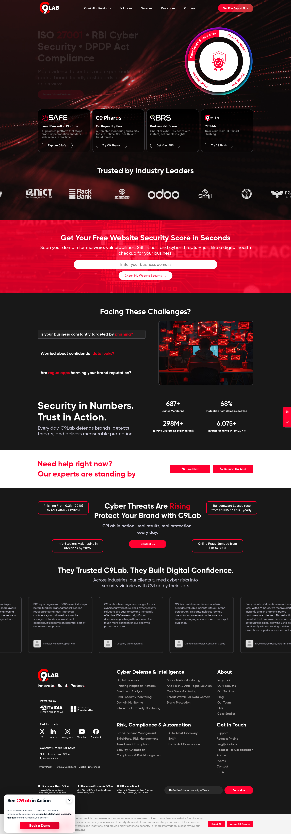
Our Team (224, 703)
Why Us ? (223, 680)
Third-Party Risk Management (137, 739)
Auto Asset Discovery (183, 733)
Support (222, 733)
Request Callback (235, 469)
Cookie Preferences (89, 767)
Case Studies (226, 714)
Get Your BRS (165, 145)
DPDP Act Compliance (184, 744)
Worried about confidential (77, 353)
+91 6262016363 (50, 759)
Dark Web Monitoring (181, 692)
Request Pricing (227, 739)
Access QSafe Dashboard (58, 92)
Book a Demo (39, 826)
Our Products (226, 686)
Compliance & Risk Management (139, 756)
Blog (220, 697)
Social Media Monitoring (183, 680)
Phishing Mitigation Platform (136, 686)
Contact (222, 767)
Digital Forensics (128, 680)
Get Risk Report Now (236, 8)
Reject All (216, 824)
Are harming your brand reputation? (86, 373)
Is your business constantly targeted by (87, 334)
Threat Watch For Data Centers (188, 697)
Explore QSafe (57, 145)
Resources (168, 8)
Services (146, 8)
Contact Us (148, 544)
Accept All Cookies (240, 824)
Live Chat (192, 469)
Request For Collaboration (235, 750)
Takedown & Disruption (133, 744)
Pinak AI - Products (97, 8)
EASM (172, 739)
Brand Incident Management (136, 733)
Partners (189, 8)
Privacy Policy (45, 767)
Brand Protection (178, 703)
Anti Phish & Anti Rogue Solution (189, 686)
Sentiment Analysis (129, 692)
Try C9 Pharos (111, 145)
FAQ (220, 708)
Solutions (126, 8)
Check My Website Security (143, 276)
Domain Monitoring (130, 703)
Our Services (226, 692)
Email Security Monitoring (134, 697)
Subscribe (239, 790)
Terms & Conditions (65, 767)
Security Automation (131, 750)
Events (221, 761)
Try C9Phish (219, 145)
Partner (222, 756)
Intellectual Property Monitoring (138, 708)
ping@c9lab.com (228, 744)
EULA (220, 772)
